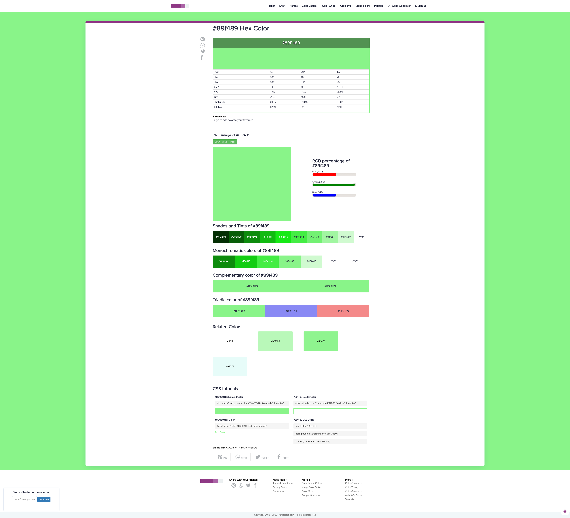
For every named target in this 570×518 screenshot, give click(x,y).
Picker (271, 5)
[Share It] (202, 58)
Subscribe (44, 499)
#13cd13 (246, 261)
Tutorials (349, 499)
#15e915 (283, 236)
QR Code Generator (399, 5)
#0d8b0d (252, 236)
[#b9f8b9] (280, 332)
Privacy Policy (280, 487)
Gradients (345, 5)
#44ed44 (299, 236)
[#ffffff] (235, 332)
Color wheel (329, 5)
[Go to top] (565, 511)
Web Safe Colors (353, 495)
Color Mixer (308, 491)
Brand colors (363, 5)
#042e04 (221, 236)
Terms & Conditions (283, 483)
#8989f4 (291, 311)
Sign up (421, 5)
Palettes (378, 5)
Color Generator (353, 491)
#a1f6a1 (330, 236)
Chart (282, 5)
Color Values (309, 5)
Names (293, 5)
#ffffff (361, 236)
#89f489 (330, 286)
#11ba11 (268, 236)
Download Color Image (225, 142)
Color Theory (352, 487)
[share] (202, 46)
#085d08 (236, 236)
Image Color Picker (311, 487)
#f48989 (343, 311)
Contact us (278, 491)
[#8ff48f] (326, 332)
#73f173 (314, 236)
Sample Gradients (311, 495)
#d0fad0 (346, 236)
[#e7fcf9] (235, 357)
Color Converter (353, 483)
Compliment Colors (312, 483)
